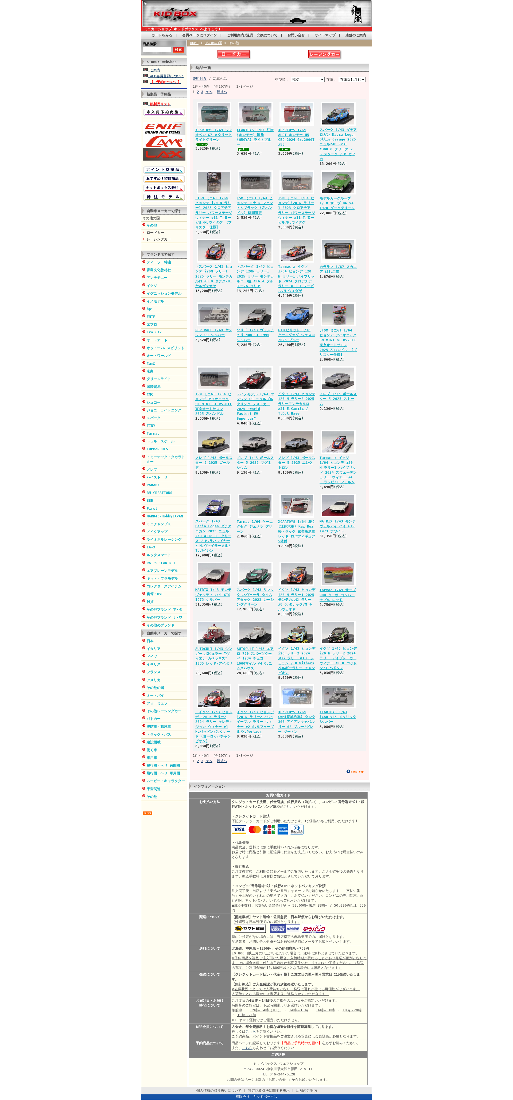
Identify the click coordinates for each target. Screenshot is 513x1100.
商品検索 (150, 44)
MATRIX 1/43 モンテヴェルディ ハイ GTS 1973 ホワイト (338, 526)
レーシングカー (159, 239)
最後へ (222, 92)
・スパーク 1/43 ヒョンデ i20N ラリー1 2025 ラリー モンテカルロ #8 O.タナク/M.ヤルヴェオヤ (213, 276)
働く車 (152, 750)
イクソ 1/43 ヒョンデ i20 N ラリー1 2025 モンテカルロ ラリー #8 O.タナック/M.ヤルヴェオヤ (296, 599)
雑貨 (150, 602)
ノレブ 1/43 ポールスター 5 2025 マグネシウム (255, 462)
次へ (208, 92)
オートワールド (159, 356)
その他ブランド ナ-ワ (164, 617)
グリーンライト (159, 379)
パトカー (154, 719)
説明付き (200, 79)
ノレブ (152, 469)
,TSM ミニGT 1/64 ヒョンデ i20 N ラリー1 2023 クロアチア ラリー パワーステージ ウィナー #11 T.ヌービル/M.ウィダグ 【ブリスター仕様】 (213, 212)
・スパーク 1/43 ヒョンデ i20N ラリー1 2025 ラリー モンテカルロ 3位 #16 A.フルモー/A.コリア (255, 276)
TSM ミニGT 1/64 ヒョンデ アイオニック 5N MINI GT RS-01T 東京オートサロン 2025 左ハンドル (213, 404)
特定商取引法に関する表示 (269, 1091)
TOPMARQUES (157, 449)
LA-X (151, 547)
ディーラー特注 (159, 262)
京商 (150, 371)
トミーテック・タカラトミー (166, 459)
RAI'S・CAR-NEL (161, 563)
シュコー (154, 402)
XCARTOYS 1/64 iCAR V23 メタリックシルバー (338, 717)
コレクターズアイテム (164, 586)
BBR (150, 500)
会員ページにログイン (199, 35)
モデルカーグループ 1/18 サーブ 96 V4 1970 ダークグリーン (337, 203)
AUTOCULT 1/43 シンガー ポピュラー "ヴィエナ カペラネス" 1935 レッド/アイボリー (213, 658)
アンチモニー (157, 278)
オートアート (157, 340)
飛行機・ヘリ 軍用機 (163, 773)
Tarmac (153, 433)
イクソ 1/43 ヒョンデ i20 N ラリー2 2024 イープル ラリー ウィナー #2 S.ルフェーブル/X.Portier (255, 722)
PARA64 (153, 485)
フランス (154, 672)
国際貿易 (154, 387)
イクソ (152, 286)
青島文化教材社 (159, 270)
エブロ (152, 324)
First (152, 508)
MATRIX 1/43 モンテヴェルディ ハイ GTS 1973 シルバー (213, 594)
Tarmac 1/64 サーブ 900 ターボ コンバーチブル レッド (338, 595)
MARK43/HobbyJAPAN (165, 516)
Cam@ (151, 363)
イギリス (154, 664)
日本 (150, 641)
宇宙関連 (154, 789)
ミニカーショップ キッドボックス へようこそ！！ (184, 29)
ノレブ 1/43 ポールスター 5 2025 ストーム (338, 398)
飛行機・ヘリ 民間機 (163, 765)
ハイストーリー (159, 477)
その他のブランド (160, 625)
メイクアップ (157, 532)
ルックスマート (159, 555)
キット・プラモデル (162, 578)
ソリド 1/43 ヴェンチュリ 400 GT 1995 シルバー (255, 335)
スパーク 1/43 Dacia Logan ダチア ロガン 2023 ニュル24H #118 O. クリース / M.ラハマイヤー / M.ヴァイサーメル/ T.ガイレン (213, 535)
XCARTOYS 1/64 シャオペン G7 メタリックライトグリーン (213, 135)
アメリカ (154, 680)
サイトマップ (325, 35)
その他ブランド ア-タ (164, 609)
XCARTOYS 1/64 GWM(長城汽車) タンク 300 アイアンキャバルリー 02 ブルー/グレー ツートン (296, 722)
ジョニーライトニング (164, 410)
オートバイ (155, 695)
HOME (194, 43)
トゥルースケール (160, 441)
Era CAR (154, 332)
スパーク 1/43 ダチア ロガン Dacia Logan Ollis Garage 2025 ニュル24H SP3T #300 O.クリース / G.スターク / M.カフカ (338, 144)
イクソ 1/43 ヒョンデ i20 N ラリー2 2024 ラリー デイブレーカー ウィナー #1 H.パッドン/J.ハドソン (338, 658)
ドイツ (152, 656)
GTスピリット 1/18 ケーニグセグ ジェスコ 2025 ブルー (296, 335)
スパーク (154, 418)
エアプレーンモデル (162, 571)
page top (357, 771)
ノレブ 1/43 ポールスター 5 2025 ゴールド (213, 462)
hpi (150, 309)
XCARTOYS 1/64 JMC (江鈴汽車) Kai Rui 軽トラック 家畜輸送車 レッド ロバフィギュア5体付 (296, 531)
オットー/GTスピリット (165, 348)
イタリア (154, 649)
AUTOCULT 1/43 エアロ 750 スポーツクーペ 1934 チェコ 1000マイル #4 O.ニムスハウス (255, 658)
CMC (150, 394)
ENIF (151, 317)
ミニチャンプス (159, 524)
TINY (151, 426)
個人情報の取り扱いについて (219, 1091)
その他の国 (151, 218)
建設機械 (154, 742)
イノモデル (155, 301)
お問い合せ (296, 35)
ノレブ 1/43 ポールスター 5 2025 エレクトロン (296, 462)
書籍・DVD (155, 594)
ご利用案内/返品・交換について (252, 35)
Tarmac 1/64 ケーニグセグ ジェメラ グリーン (255, 526)
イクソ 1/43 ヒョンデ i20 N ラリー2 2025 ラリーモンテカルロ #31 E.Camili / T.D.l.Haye (296, 403)
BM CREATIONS (159, 493)
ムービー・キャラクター (166, 781)
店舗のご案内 (355, 35)
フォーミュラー (159, 703)
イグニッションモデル (164, 293)
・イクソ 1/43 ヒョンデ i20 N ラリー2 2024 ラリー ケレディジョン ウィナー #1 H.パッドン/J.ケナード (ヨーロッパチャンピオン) (213, 726)
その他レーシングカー (164, 711)
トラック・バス (159, 734)
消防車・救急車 (159, 726)
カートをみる (161, 35)
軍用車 (152, 758)
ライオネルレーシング (164, 539)
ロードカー (155, 233)
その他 (152, 225)
